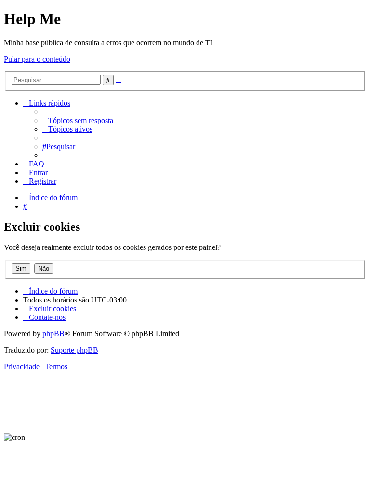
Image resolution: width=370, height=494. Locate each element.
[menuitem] (77, 120)
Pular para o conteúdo (37, 59)
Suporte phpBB (74, 350)
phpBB (53, 333)
